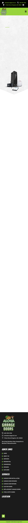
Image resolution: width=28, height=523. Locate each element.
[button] (25, 11)
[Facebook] (3, 516)
